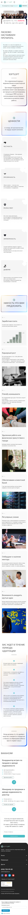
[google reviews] (6, 884)
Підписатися (6, 910)
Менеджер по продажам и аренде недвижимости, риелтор (13, 792)
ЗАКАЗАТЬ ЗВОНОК (14, 836)
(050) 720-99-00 (7, 869)
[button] (23, 2)
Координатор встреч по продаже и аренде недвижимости (12, 763)
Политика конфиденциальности (8, 889)
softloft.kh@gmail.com (5, 871)
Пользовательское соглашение (7, 891)
